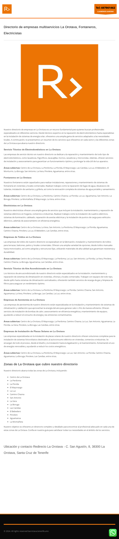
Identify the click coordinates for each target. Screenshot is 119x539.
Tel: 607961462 (105, 7)
